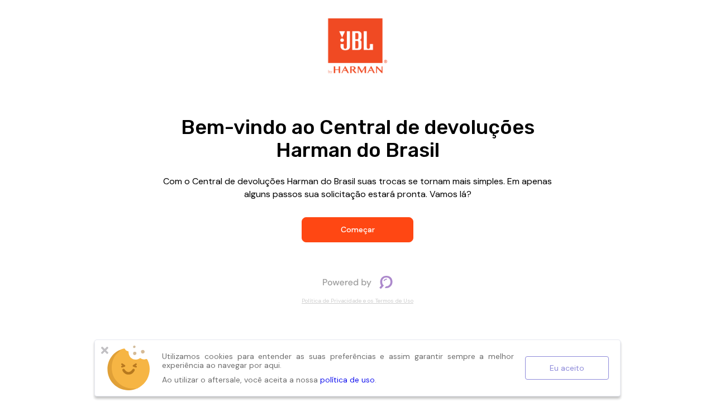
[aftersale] (357, 282)
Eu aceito (567, 368)
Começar (358, 229)
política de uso (347, 380)
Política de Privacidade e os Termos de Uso (357, 301)
